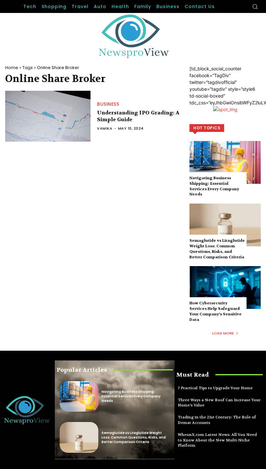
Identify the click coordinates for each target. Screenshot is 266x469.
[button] (254, 6)
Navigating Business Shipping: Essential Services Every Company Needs (214, 186)
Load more (223, 333)
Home (11, 67)
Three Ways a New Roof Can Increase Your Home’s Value (219, 402)
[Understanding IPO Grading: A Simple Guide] (48, 116)
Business (108, 104)
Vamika (104, 128)
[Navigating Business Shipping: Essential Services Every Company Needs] (225, 162)
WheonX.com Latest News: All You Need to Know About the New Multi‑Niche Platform (217, 440)
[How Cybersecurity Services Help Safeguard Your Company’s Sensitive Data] (225, 287)
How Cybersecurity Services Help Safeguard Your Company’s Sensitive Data (215, 311)
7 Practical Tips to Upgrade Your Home (215, 388)
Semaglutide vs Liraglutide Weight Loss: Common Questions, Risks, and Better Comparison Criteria (217, 248)
